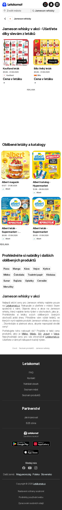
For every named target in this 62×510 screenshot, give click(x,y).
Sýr (39, 333)
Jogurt (46, 333)
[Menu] (57, 4)
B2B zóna (31, 423)
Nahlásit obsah (31, 383)
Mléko (6, 274)
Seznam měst (31, 389)
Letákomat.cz (39, 483)
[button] (51, 4)
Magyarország (23, 474)
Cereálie (41, 280)
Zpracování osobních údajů (30, 503)
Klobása (50, 274)
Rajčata (17, 280)
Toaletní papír (35, 274)
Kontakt (31, 378)
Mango (16, 268)
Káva (26, 268)
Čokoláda (19, 274)
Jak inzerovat (31, 417)
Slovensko (46, 474)
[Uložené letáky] (45, 4)
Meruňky (8, 286)
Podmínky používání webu (31, 497)
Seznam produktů (31, 395)
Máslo (33, 333)
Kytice (46, 268)
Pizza (6, 268)
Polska (36, 474)
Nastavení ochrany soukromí (31, 491)
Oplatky (29, 280)
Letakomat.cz (13, 305)
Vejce (36, 268)
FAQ (31, 372)
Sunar (6, 280)
